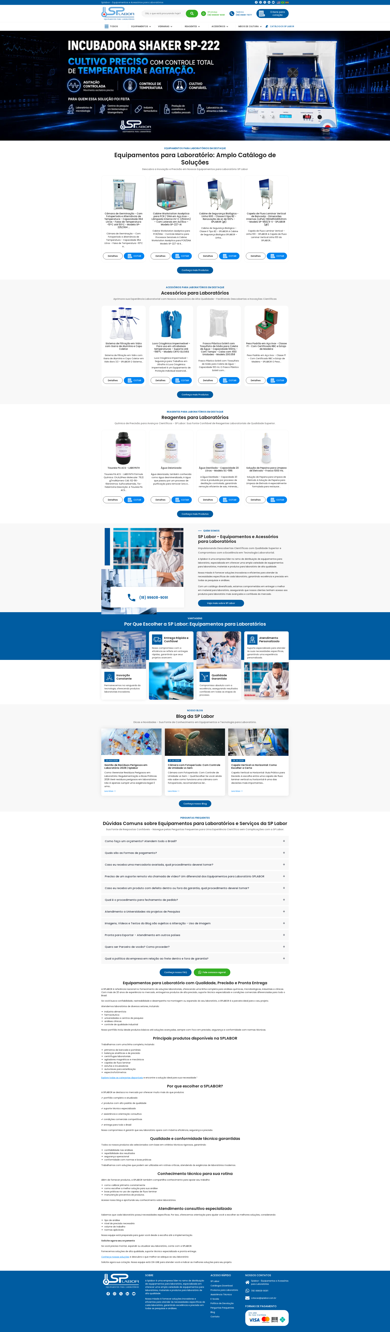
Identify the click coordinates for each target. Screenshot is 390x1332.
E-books (215, 1298)
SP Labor (215, 1281)
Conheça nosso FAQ (175, 972)
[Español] (287, 2)
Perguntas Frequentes (222, 1307)
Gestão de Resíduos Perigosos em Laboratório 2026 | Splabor (125, 766)
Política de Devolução (222, 1303)
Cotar (138, 256)
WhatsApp (212, 12)
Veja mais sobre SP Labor (221, 603)
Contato (215, 1316)
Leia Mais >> (110, 791)
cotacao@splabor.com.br (263, 1298)
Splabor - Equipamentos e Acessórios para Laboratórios (269, 1282)
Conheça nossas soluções (115, 1256)
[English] (278, 2)
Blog (213, 1312)
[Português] (283, 2)
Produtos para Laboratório (224, 1290)
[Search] (192, 13)
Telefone (240, 12)
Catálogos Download (222, 1285)
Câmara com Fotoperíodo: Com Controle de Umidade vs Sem (194, 766)
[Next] (385, 85)
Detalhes (113, 256)
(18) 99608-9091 (259, 1290)
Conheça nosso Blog (195, 803)
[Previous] (5, 85)
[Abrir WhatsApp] (382, 1324)
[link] (260, 2)
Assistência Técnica (221, 1294)
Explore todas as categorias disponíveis (122, 1077)
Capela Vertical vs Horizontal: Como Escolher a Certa (254, 766)
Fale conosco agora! (214, 972)
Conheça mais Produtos (195, 270)
